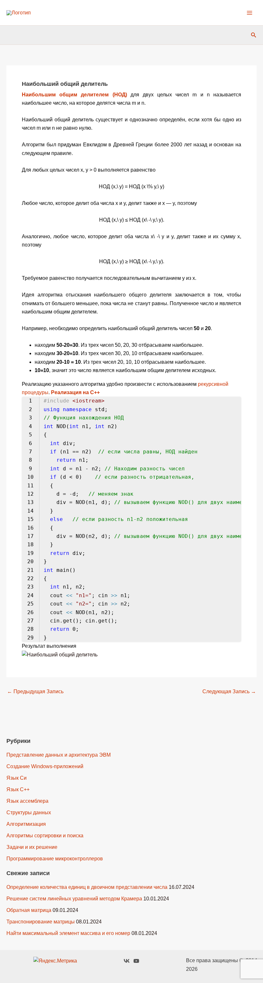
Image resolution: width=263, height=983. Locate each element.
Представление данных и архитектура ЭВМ (58, 755)
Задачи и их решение (31, 847)
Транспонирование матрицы (40, 921)
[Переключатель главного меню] (249, 13)
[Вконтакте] (127, 961)
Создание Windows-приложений (44, 766)
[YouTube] (136, 961)
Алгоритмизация (26, 824)
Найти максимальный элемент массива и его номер (68, 933)
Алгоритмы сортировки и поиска (44, 835)
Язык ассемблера (27, 801)
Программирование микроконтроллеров (54, 858)
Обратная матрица (28, 910)
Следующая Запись (229, 691)
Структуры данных (28, 812)
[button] (254, 35)
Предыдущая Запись (35, 691)
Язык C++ (18, 789)
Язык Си (16, 778)
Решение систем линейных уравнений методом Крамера (74, 898)
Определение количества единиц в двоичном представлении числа (86, 887)
